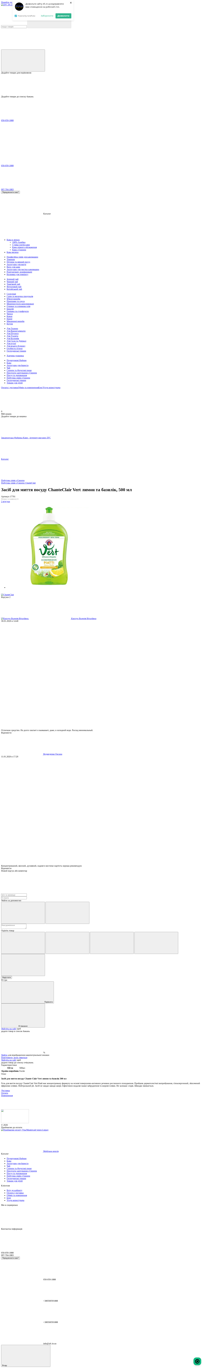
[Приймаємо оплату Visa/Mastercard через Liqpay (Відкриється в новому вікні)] (25, 1130)
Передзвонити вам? (10, 192)
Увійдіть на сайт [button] (8, 1029)
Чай (8, 368)
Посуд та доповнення (17, 375)
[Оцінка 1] (23, 943)
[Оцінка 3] (112, 943)
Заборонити (47, 15)
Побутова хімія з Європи (18, 378)
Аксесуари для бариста (17, 365)
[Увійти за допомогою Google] (67, 913)
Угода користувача (51, 387)
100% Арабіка (18, 242)
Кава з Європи (19, 250)
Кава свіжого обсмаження (24, 247)
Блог (40, 387)
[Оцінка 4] (156, 943)
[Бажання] (102, 84)
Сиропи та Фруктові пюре (19, 370)
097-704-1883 (7, 189)
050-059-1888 (7, 120)
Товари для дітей (15, 383)
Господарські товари (16, 380)
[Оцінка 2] (67, 943)
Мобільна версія (51, 1151)
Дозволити (63, 15)
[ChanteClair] (7, 594)
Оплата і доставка (9, 387)
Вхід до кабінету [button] (14, 1190)
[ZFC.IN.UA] (15, 1122)
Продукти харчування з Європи (22, 373)
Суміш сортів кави (21, 245)
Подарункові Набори (17, 360)
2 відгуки (5, 501)
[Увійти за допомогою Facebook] (23, 913)
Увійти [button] (4, 1055)
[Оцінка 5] (23, 965)
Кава (9, 363)
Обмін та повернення (28, 387)
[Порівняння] (23, 60)
